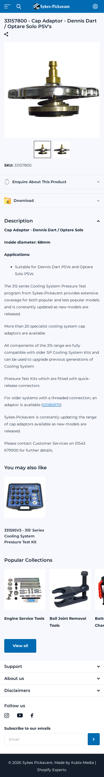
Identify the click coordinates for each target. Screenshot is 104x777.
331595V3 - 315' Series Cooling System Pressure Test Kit (24, 536)
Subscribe (94, 739)
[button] (42, 149)
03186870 (51, 404)
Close (18, 6)
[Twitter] (43, 715)
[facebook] (32, 715)
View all (20, 645)
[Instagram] (6, 715)
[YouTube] (20, 715)
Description (18, 221)
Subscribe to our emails (27, 728)
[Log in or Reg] (96, 6)
